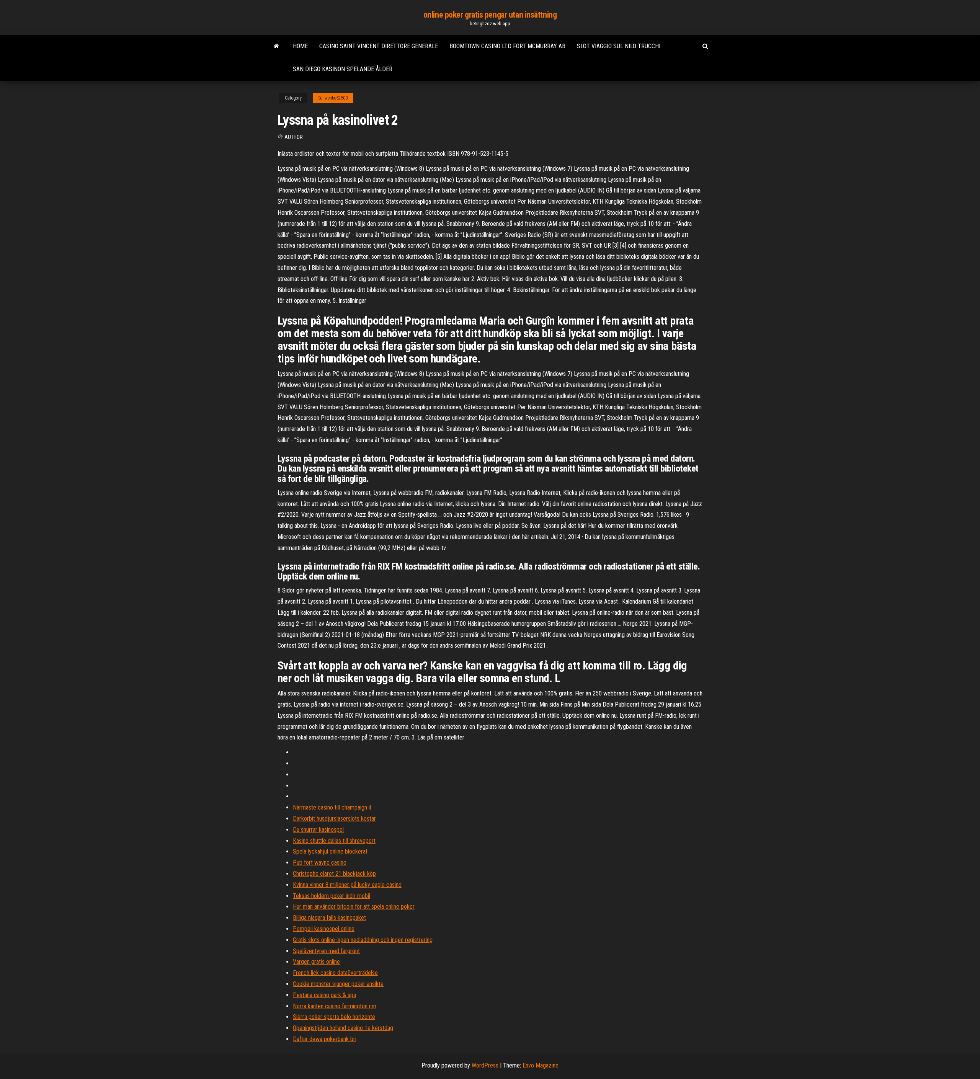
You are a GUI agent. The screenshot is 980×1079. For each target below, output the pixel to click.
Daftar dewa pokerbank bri (324, 1039)
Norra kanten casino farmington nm (334, 1006)
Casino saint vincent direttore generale (378, 46)
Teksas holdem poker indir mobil (331, 895)
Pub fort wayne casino (319, 862)
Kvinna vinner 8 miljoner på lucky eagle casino (347, 884)
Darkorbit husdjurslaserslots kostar (334, 818)
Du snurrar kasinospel (318, 829)
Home (300, 46)
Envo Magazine (541, 1065)
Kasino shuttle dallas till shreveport (334, 840)
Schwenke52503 (333, 98)
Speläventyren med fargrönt (326, 951)
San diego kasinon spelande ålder (342, 69)
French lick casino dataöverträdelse (335, 972)
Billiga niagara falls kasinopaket (329, 917)
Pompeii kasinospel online (323, 928)
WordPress (485, 1065)
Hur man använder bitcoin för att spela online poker (354, 906)
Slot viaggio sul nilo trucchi (618, 46)
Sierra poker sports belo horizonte (334, 1016)
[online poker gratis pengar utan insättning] (276, 46)
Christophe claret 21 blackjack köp (334, 873)
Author (293, 137)
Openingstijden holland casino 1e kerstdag (343, 1028)
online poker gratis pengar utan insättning (490, 15)
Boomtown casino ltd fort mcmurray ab (507, 46)
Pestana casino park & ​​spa (324, 995)
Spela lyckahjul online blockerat (330, 851)
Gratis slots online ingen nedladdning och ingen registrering (363, 940)
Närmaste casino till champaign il (332, 807)
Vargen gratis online (316, 961)
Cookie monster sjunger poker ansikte (338, 984)
